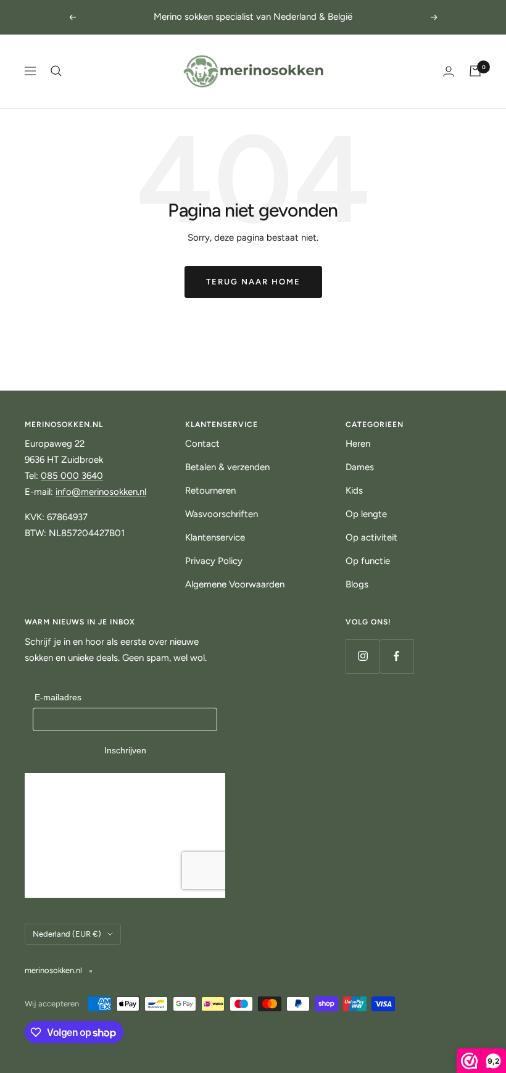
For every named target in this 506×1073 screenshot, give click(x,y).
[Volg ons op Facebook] (396, 656)
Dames (360, 467)
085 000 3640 (72, 475)
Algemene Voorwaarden (234, 584)
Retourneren (210, 490)
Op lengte (366, 514)
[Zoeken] (56, 71)
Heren (358, 443)
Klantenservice (215, 537)
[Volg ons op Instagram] (363, 656)
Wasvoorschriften (221, 514)
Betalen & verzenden (227, 467)
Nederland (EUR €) (67, 933)
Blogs (357, 584)
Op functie (368, 560)
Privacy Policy (214, 560)
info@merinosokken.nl (101, 491)
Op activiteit (371, 537)
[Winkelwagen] (475, 71)
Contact (202, 443)
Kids (354, 490)
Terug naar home (253, 281)
